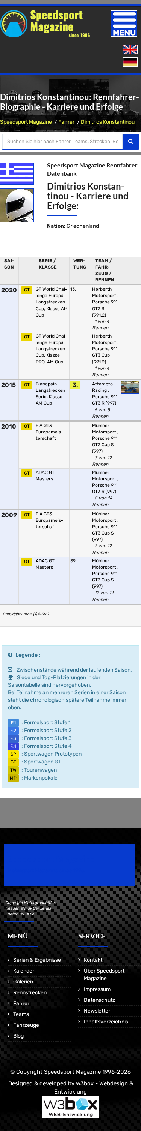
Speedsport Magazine (26, 122)
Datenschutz (99, 1000)
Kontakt (93, 960)
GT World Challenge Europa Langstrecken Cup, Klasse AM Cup (52, 302)
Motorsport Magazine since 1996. (47, 870)
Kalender (23, 971)
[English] (131, 50)
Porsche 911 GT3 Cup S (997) (104, 445)
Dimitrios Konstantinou (108, 122)
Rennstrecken (30, 992)
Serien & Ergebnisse (37, 960)
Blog (18, 1036)
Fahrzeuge (26, 1025)
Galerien (23, 982)
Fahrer (66, 122)
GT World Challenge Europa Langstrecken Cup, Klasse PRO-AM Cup (51, 349)
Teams (21, 1014)
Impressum (97, 989)
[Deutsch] (131, 62)
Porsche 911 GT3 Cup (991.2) (104, 355)
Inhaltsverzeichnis (106, 1022)
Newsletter (97, 1011)
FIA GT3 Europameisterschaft (49, 432)
